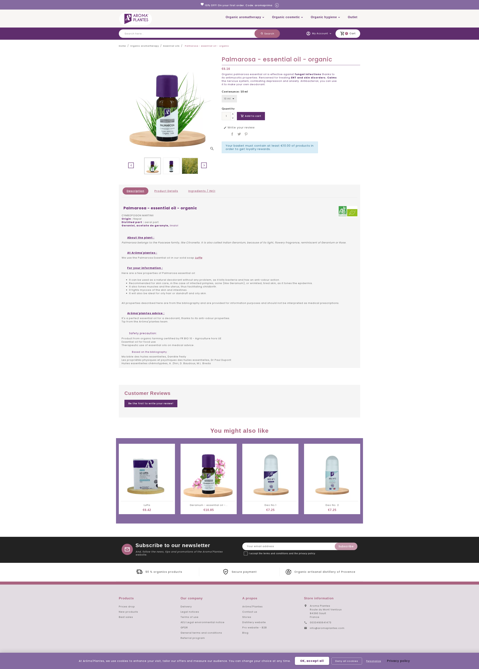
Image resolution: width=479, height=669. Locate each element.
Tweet (239, 134)
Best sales (126, 617)
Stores (246, 617)
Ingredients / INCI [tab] (201, 191)
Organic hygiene (324, 17)
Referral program (193, 638)
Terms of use (190, 617)
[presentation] (131, 165)
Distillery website (254, 622)
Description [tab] (135, 191)
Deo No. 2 (332, 505)
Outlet (352, 17)
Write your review (239, 127)
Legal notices (190, 612)
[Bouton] (233, 114)
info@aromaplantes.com (327, 628)
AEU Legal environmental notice (203, 622)
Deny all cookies (346, 661)
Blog (245, 633)
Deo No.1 (270, 505)
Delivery (186, 606)
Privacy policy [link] (398, 661)
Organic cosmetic (286, 17)
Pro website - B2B (254, 627)
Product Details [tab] (166, 191)
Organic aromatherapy (243, 17)
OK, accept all (312, 661)
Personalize (373, 661)
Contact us (249, 612)
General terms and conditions (201, 633)
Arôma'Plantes (252, 606)
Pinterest (246, 134)
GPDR (184, 627)
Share (232, 134)
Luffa (147, 505)
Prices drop (127, 606)
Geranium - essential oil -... (209, 505)
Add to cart (251, 116)
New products (128, 612)
